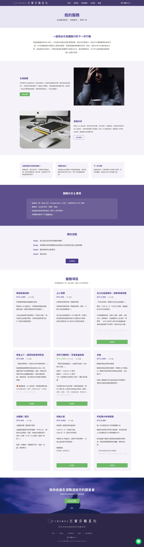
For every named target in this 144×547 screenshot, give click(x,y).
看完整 (112, 342)
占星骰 (92, 3)
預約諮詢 (25, 94)
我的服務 (84, 3)
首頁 (69, 3)
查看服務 (79, 137)
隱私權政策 (88, 533)
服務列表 (49, 214)
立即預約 (72, 261)
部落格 (76, 3)
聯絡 (99, 3)
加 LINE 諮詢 (72, 501)
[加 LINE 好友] (138, 541)
